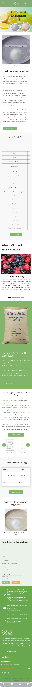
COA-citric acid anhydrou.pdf (10, 475)
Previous (4, 444)
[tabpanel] (16, 273)
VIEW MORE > (9, 128)
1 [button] (15, 65)
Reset (15, 582)
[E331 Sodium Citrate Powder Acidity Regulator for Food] (16, 520)
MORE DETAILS (16, 492)
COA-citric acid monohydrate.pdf (11, 482)
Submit (6, 582)
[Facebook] (2, 672)
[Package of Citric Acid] (16, 326)
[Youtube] (8, 672)
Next (28, 444)
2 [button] (17, 65)
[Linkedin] (5, 672)
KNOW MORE (16, 234)
